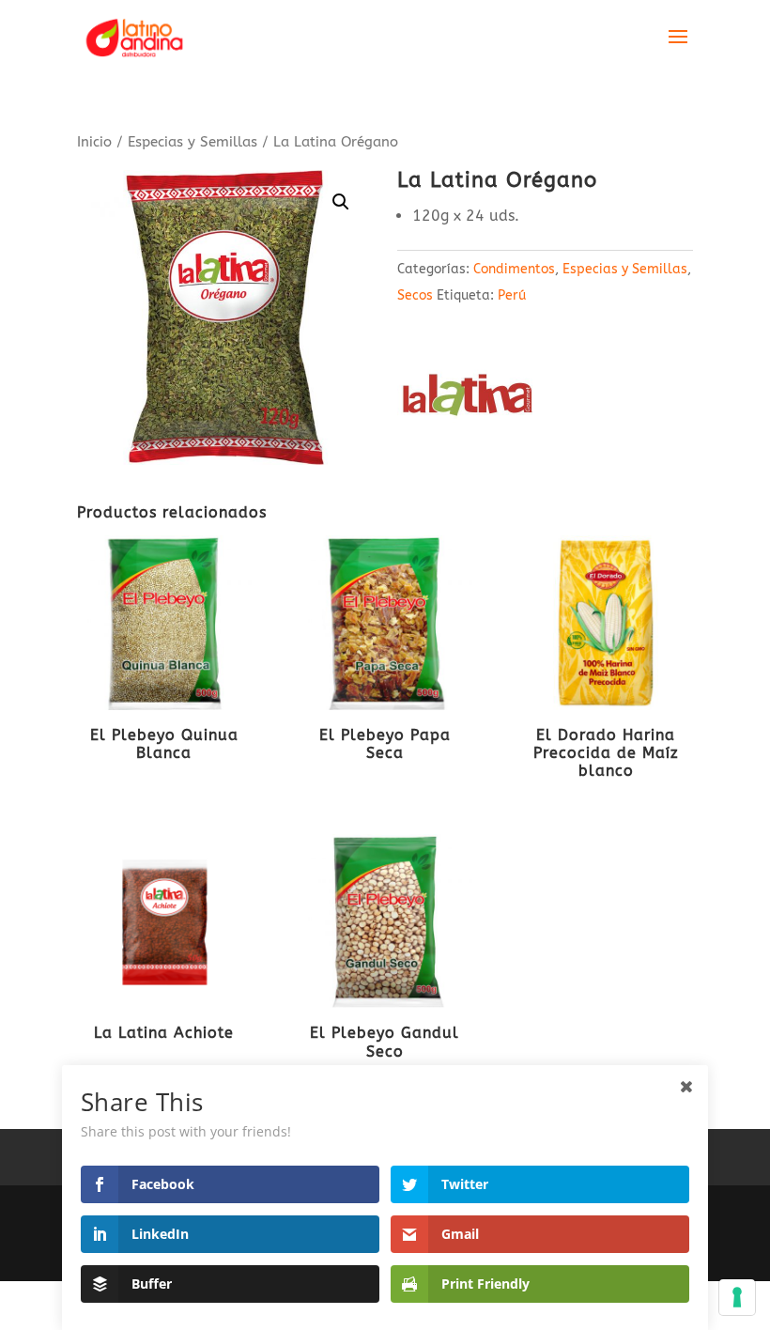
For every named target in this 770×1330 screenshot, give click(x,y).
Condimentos (514, 269)
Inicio (94, 141)
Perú (512, 295)
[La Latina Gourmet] (467, 400)
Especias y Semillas (192, 141)
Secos (415, 295)
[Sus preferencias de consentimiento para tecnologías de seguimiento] (737, 1297)
